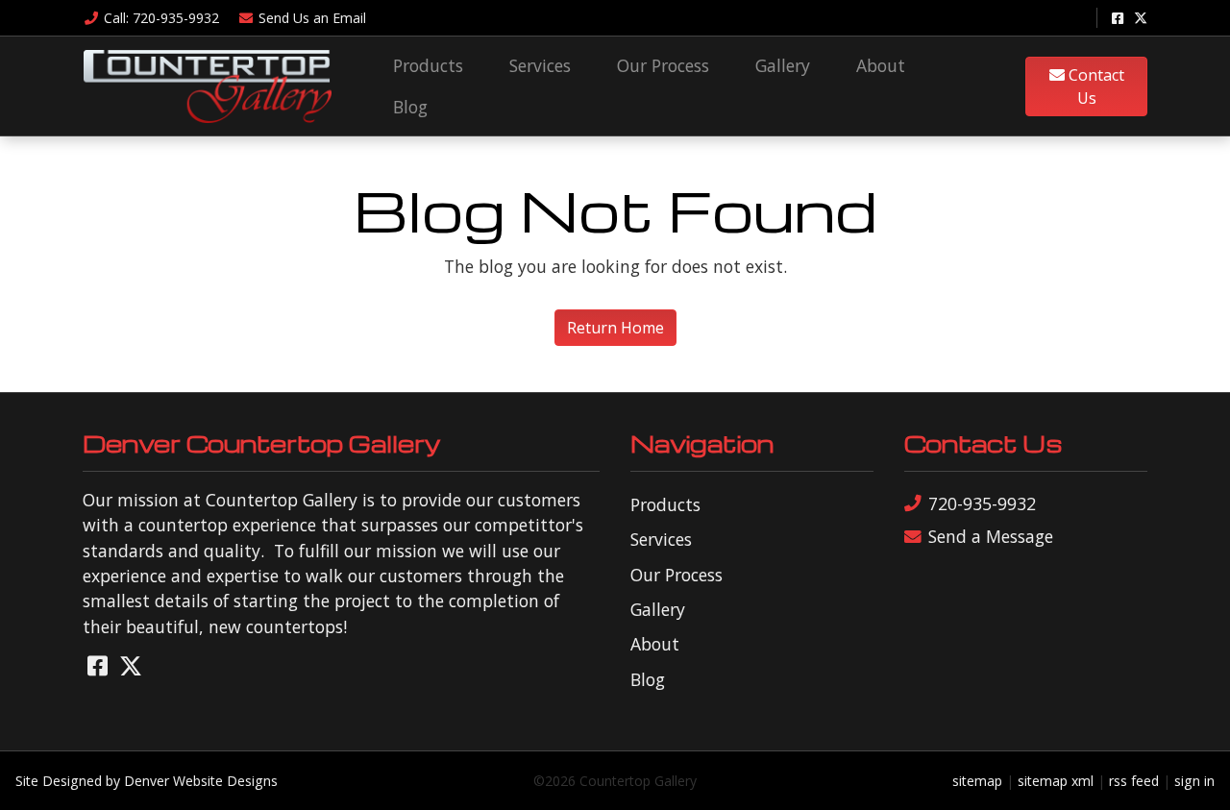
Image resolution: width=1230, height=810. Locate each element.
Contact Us (1094, 86)
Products (428, 65)
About (880, 65)
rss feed (1134, 781)
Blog (410, 106)
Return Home (615, 327)
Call (161, 18)
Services (540, 65)
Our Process (663, 65)
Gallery (782, 65)
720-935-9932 (982, 503)
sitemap (977, 781)
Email (312, 18)
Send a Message (990, 536)
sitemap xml (1056, 781)
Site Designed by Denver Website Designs (146, 781)
